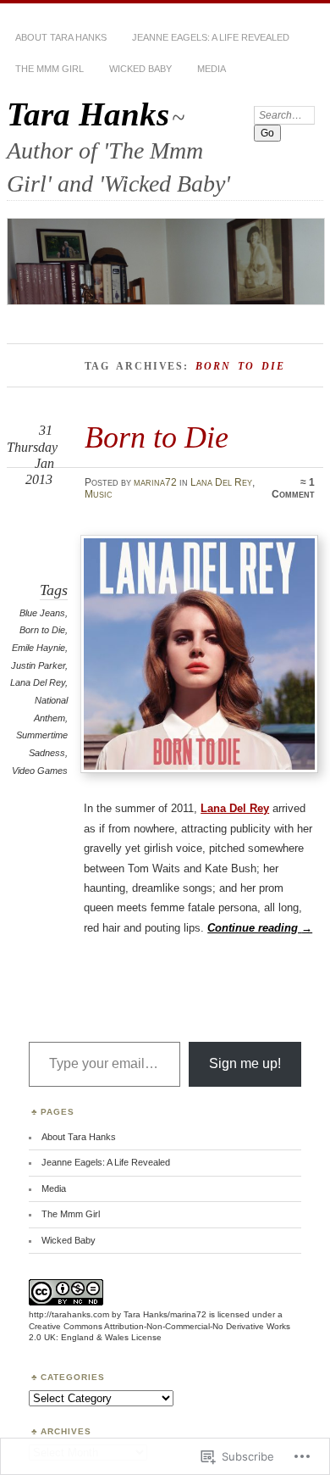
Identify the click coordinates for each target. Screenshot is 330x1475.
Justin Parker (38, 665)
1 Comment (293, 488)
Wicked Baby (140, 69)
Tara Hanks (88, 114)
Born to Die (156, 437)
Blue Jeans (42, 613)
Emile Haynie (38, 648)
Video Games (40, 770)
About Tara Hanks (61, 37)
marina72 (155, 482)
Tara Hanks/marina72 (165, 1314)
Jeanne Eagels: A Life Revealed (210, 37)
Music (99, 494)
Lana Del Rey (221, 482)
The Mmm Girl (49, 69)
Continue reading (259, 927)
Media (211, 69)
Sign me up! (245, 1063)
